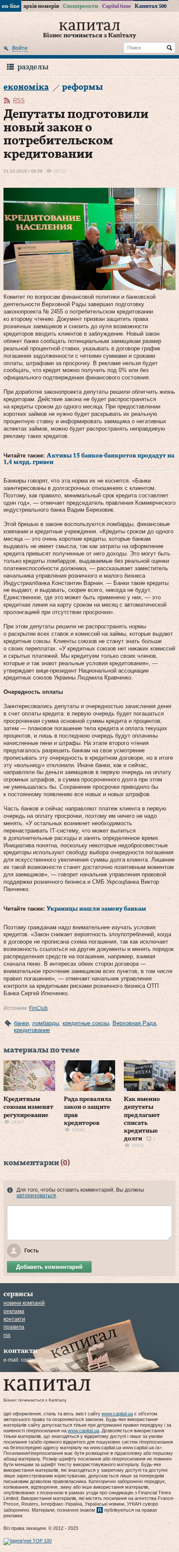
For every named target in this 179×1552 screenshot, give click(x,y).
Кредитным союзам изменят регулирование (28, 1107)
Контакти (14, 1319)
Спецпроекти (80, 6)
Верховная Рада (134, 1023)
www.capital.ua (117, 1413)
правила (13, 1327)
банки (21, 1023)
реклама (13, 1311)
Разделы (33, 67)
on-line (11, 6)
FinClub (38, 1008)
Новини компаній (24, 1303)
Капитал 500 (150, 6)
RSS (19, 100)
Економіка (26, 87)
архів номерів (41, 6)
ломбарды (45, 1023)
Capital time (116, 6)
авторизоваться (36, 1196)
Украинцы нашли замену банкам (96, 909)
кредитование (32, 1030)
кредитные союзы (86, 1023)
